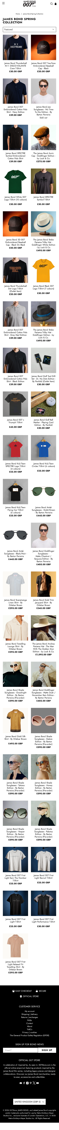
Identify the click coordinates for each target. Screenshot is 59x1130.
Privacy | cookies (29, 1032)
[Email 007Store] (20, 1083)
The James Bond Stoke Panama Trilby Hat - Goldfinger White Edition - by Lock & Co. (43, 243)
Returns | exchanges (29, 1017)
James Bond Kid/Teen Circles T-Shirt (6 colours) (43, 465)
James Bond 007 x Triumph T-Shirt (15, 421)
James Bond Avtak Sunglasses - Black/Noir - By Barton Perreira (15, 553)
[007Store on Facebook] (24, 1083)
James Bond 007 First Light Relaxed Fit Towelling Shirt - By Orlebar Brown (15, 965)
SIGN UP (47, 1050)
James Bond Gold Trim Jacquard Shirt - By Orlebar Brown (43, 602)
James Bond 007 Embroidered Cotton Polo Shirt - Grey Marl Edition (15, 332)
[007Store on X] (34, 1083)
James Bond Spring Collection (33, 14)
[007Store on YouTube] (37, 1083)
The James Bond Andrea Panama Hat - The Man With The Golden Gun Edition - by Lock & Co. (43, 647)
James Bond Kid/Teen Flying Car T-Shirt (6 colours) (15, 510)
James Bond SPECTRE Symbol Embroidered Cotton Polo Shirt (15, 156)
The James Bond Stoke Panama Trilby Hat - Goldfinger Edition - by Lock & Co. (43, 333)
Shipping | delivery (29, 1014)
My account (29, 1011)
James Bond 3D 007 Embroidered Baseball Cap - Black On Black (15, 242)
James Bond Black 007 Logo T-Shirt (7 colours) (43, 287)
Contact (29, 1023)
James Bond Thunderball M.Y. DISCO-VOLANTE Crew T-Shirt (15, 66)
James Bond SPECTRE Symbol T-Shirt (43, 198)
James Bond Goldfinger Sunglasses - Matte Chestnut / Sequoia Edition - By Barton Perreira (43, 556)
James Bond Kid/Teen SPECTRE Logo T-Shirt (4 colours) (15, 466)
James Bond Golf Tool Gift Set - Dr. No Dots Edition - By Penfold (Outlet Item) (44, 379)
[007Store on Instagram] (27, 1083)
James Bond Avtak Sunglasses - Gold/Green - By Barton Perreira (43, 510)
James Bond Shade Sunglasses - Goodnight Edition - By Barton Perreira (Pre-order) (15, 693)
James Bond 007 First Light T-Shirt (15, 920)
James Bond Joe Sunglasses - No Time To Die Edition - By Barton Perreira (43, 110)
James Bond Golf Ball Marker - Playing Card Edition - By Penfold (43, 422)
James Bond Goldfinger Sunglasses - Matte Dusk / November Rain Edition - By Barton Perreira (43, 693)
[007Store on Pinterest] (30, 1083)
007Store (13, 1110)
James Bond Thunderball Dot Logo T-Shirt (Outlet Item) (15, 288)
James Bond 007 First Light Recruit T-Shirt (43, 877)
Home (18, 14)
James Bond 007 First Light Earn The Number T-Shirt (15, 878)
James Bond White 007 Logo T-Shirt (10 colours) (15, 198)
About (29, 1026)
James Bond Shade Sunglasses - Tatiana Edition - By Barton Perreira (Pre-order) (15, 786)
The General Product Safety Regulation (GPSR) (29, 1035)
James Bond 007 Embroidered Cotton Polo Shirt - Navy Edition (15, 109)
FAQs (29, 1020)
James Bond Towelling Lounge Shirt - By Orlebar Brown (15, 646)
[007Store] (29, 4)
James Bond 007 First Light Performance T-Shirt (43, 920)
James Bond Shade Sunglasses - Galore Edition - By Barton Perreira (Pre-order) (43, 740)
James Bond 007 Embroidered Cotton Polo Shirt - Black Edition (15, 379)
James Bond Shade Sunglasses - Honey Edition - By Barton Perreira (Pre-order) (43, 786)
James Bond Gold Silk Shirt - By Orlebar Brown (15, 738)
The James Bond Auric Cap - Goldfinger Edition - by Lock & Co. (43, 156)
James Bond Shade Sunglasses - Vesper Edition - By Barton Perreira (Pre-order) (15, 832)
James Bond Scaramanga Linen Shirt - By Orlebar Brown (15, 602)
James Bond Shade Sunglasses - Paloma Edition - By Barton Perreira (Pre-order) (43, 832)
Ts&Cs (29, 1029)
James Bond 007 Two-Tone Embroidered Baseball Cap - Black (43, 66)
